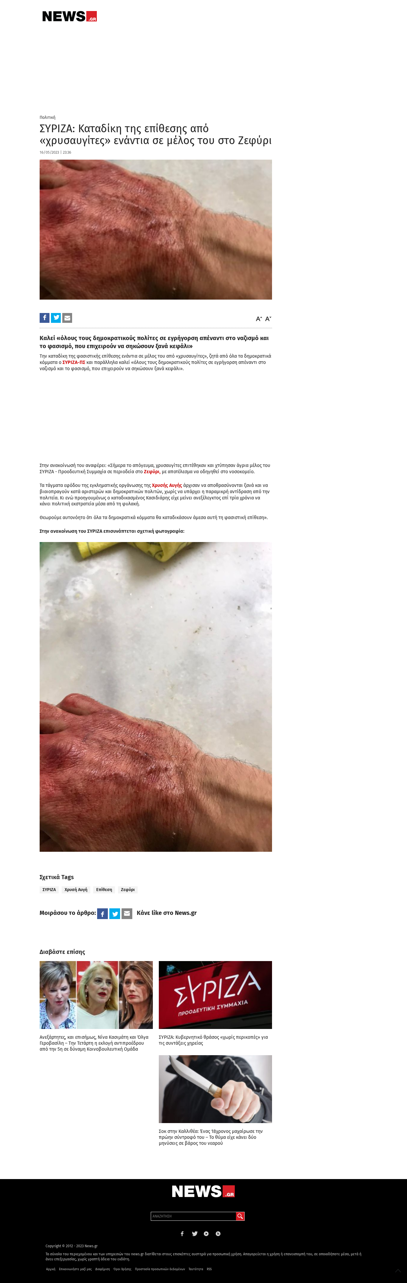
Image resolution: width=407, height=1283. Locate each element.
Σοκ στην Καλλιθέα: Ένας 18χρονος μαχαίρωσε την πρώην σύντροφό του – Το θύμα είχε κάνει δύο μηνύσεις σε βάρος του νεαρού (211, 1137)
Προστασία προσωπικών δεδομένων (160, 1269)
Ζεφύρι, (152, 471)
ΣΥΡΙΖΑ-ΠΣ (74, 362)
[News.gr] (70, 16)
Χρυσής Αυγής (166, 485)
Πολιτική (47, 117)
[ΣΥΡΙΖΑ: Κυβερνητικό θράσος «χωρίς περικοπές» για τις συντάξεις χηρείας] (215, 995)
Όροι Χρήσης (122, 1269)
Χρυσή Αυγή (76, 889)
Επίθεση (104, 889)
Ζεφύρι (128, 889)
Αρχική (50, 1269)
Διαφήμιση (102, 1269)
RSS (209, 1269)
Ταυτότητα (196, 1269)
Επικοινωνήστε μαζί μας (75, 1269)
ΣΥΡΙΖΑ (49, 889)
